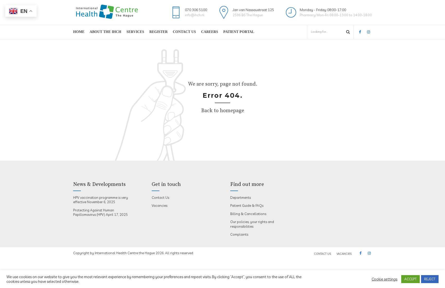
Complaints (239, 234)
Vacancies (159, 205)
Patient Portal (238, 32)
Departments (240, 197)
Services (135, 32)
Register (158, 32)
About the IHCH (105, 32)
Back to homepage (222, 111)
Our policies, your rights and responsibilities (252, 224)
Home (78, 32)
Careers (209, 32)
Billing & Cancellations (248, 214)
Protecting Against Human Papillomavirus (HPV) (93, 212)
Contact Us (184, 32)
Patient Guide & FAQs (246, 205)
